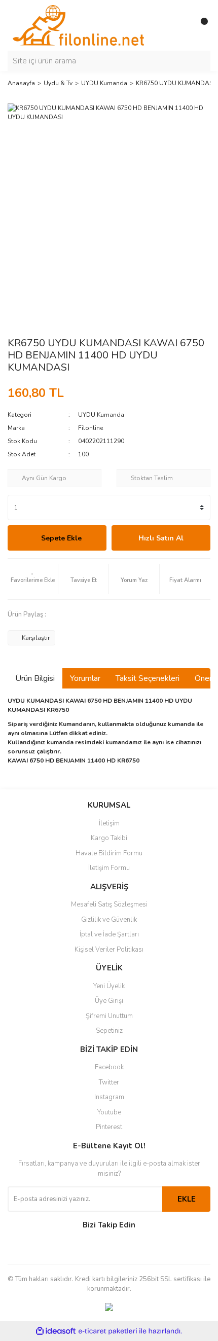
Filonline (90, 428)
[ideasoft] (55, 1331)
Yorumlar (85, 678)
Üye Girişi (109, 1000)
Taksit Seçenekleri (147, 678)
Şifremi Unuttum (109, 1016)
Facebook (109, 1067)
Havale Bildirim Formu (109, 853)
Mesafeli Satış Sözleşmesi (109, 904)
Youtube (109, 1112)
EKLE (186, 1199)
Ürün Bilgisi (35, 678)
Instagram (109, 1097)
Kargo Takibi (109, 838)
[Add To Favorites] (33, 579)
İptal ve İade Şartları (109, 934)
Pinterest (109, 1127)
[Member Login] (180, 25)
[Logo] (78, 25)
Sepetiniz (109, 1030)
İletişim (109, 823)
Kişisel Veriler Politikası (109, 949)
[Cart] (200, 25)
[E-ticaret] (107, 1330)
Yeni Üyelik (109, 986)
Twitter (109, 1082)
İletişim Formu (109, 868)
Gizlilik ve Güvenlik (109, 919)
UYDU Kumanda (101, 415)
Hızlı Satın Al (161, 538)
